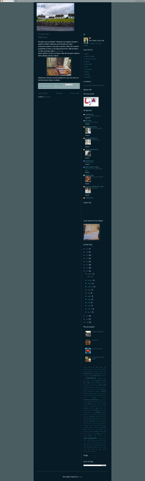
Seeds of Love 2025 (96, 128)
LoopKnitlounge (89, 114)
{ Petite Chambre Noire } (92, 149)
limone (87, 414)
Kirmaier (92, 410)
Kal (89, 408)
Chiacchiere (91, 378)
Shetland (104, 438)
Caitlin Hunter (96, 373)
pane (105, 421)
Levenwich (103, 412)
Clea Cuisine (88, 120)
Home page (59, 93)
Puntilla (100, 427)
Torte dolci (86, 445)
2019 (87, 252)
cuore (97, 389)
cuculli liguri (91, 389)
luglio (89, 293)
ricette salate (102, 431)
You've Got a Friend (90, 59)
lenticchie (89, 412)
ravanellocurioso (89, 161)
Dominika (85, 393)
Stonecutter (88, 64)
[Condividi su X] (69, 84)
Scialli (89, 436)
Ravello (87, 72)
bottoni (100, 371)
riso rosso (93, 433)
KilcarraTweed (86, 410)
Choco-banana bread (88, 380)
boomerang (95, 371)
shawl (99, 438)
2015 (87, 265)
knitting (96, 410)
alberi (105, 367)
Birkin (104, 369)
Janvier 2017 (94, 188)
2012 (87, 316)
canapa (87, 375)
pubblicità (95, 427)
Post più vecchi (75, 93)
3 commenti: (60, 85)
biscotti (85, 371)
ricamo (52, 87)
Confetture (98, 383)
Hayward (85, 402)
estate (90, 393)
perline (95, 425)
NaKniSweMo (92, 421)
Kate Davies (95, 408)
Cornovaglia (86, 385)
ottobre (90, 283)
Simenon (85, 441)
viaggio (95, 447)
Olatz (101, 421)
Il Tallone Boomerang (97, 332)
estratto (94, 393)
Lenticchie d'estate (97, 349)
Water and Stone (102, 447)
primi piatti (89, 427)
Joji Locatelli (99, 406)
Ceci (102, 375)
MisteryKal (85, 421)
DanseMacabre (90, 391)
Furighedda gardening (91, 127)
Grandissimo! (88, 69)
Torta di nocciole (102, 443)
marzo (89, 306)
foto (105, 395)
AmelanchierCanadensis (88, 369)
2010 (87, 322)
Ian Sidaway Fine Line (91, 138)
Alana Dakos (99, 367)
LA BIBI (41, 6)
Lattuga (85, 412)
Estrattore (99, 393)
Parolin (99, 423)
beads (98, 369)
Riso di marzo (86, 433)
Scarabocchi (95, 340)
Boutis (104, 371)
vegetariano (90, 447)
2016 (87, 262)
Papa (84, 423)
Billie (102, 369)
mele (99, 419)
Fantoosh (85, 395)
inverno (90, 404)
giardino (94, 397)
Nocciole (98, 421)
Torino (88, 443)
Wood (89, 449)
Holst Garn (93, 402)
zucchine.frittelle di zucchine (90, 451)
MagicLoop (86, 417)
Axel (95, 369)
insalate (85, 404)
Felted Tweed (91, 395)
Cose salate (86, 387)
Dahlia (84, 391)
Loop (98, 414)
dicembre (90, 274)
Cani (90, 375)
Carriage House (96, 375)
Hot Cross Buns (100, 402)
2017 (87, 258)
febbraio (90, 309)
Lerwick (94, 412)
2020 (87, 249)
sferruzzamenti (90, 438)
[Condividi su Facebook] (70, 84)
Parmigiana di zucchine (91, 423)
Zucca (104, 449)
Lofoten (91, 414)
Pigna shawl (100, 425)
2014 (87, 268)
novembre (90, 280)
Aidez (93, 367)
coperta (104, 383)
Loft (95, 414)
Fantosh (87, 62)
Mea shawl (89, 419)
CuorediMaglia (102, 389)
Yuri (97, 449)
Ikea (105, 402)
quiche (89, 429)
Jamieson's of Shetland (89, 406)
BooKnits (90, 371)
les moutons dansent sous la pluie (94, 186)
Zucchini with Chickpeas (97, 177)
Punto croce (47, 87)
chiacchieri (99, 378)
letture (98, 412)
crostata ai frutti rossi (101, 387)
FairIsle (104, 393)
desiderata (97, 391)
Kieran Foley (103, 408)
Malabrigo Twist (99, 417)
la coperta (101, 410)
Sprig (86, 54)
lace (105, 410)
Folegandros (101, 395)
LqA (101, 414)
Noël (86, 67)
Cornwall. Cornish (94, 385)
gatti (84, 397)
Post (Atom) (47, 97)
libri (84, 414)
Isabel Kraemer (97, 404)
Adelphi (85, 367)
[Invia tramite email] (66, 84)
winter (84, 449)
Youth (93, 449)
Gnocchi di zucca (89, 162)
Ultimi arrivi (42, 37)
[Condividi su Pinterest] (72, 84)
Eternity (87, 74)
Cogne (93, 383)
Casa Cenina (58, 51)
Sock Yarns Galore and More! (92, 116)
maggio (90, 299)
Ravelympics (86, 431)
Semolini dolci (102, 436)
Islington (104, 404)
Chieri (104, 378)
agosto (90, 290)
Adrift (89, 367)
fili (95, 395)
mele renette (103, 419)
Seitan (94, 436)
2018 (87, 255)
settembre (91, 287)
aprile (89, 303)
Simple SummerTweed (93, 441)
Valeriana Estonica (102, 445)
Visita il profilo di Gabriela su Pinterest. (94, 85)
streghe (104, 441)
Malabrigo (91, 417)
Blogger (80, 477)
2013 (87, 271)
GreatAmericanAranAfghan (90, 400)
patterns (91, 425)
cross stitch (92, 387)
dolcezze (103, 391)
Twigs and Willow (89, 56)
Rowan (98, 434)
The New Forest (95, 140)
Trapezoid (88, 77)
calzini (101, 373)
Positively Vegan (89, 175)
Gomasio (104, 397)
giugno (90, 296)
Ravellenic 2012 (102, 429)
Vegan (84, 447)
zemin (100, 449)
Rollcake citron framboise (91, 122)
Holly (89, 402)
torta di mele (93, 443)
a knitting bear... (89, 198)
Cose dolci (102, 385)
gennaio (90, 312)
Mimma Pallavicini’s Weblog (92, 167)
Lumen (104, 414)
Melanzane (95, 419)
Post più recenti (43, 93)
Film (97, 395)
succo (84, 443)
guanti (104, 400)
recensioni (91, 431)
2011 (87, 319)
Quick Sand (95, 429)
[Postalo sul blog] (67, 84)
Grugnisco (100, 400)
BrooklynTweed (87, 373)
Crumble (85, 389)
